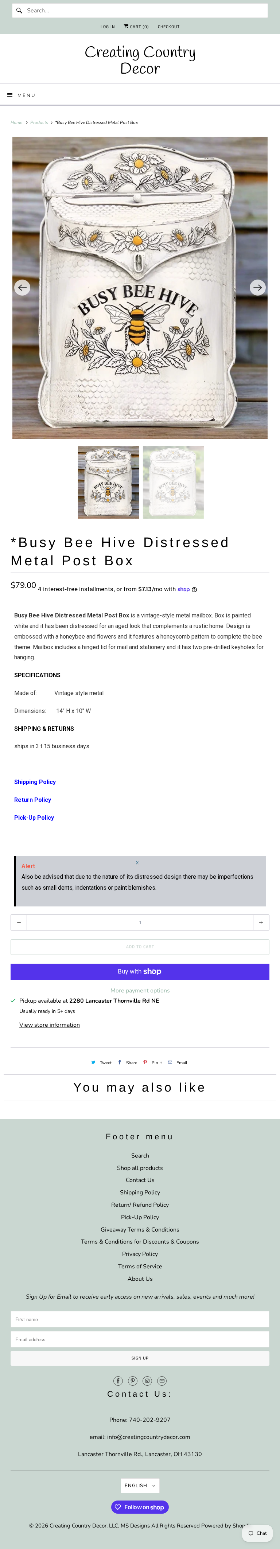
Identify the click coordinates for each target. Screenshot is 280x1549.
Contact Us (140, 1180)
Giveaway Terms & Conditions (140, 1230)
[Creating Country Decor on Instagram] (147, 1381)
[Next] (258, 288)
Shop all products (140, 1168)
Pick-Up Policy (140, 1217)
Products (39, 122)
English (137, 1485)
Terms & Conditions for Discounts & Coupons (140, 1242)
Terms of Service (140, 1267)
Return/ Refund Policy (140, 1205)
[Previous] (22, 288)
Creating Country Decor (78, 1525)
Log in (108, 27)
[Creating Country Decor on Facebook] (118, 1381)
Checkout (169, 27)
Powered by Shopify (226, 1525)
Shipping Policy (140, 1193)
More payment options (140, 991)
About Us (140, 1279)
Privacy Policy (140, 1254)
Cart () (139, 27)
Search (140, 1156)
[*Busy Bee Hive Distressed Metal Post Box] (140, 288)
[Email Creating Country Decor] (162, 1381)
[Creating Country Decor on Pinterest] (132, 1381)
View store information (49, 1025)
